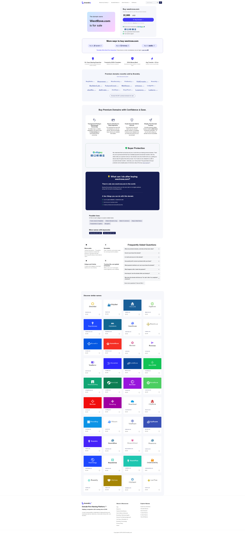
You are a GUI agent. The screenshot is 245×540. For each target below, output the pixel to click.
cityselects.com (108, 331)
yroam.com (107, 429)
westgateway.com (89, 390)
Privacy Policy (119, 523)
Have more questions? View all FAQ (134, 283)
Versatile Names (115, 2)
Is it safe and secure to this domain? (134, 257)
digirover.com (148, 312)
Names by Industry (103, 2)
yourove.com (88, 370)
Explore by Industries (145, 506)
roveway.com (88, 429)
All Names (134, 2)
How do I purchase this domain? (133, 253)
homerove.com (108, 350)
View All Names (144, 516)
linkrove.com (127, 370)
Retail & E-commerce (124, 220)
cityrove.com (147, 409)
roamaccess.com (88, 331)
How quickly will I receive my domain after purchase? (138, 261)
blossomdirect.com (129, 448)
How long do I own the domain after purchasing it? (137, 273)
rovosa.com (147, 351)
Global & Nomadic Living (111, 220)
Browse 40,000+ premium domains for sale (122, 95)
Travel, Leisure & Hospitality (96, 220)
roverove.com (148, 390)
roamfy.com (87, 487)
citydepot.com (128, 487)
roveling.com (108, 409)
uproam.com (147, 429)
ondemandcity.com (149, 468)
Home (117, 525)
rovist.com (127, 351)
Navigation (107, 223)
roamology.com (88, 468)
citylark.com (127, 312)
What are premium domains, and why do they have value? (139, 248)
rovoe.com (87, 409)
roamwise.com (108, 448)
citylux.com (107, 487)
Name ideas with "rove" (109, 233)
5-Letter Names (144, 512)
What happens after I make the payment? (135, 269)
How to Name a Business (122, 513)
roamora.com (148, 448)
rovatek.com (107, 370)
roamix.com (87, 448)
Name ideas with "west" (95, 233)
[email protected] (127, 204)
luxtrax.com (147, 487)
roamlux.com (147, 331)
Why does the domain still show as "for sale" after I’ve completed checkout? (141, 278)
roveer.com (127, 390)
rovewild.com (148, 370)
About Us (118, 509)
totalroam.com (128, 429)
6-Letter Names (144, 514)
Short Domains (125, 2)
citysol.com (107, 312)
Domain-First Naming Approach (123, 517)
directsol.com (88, 312)
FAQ (117, 507)
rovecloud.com (128, 409)
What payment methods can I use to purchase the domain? (139, 265)
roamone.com (108, 468)
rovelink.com (108, 390)
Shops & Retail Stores (137, 220)
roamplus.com (128, 468)
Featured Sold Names (121, 511)
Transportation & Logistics (96, 223)
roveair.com (87, 350)
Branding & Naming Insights (122, 515)
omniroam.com (128, 331)
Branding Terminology (121, 521)
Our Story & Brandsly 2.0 (122, 519)
